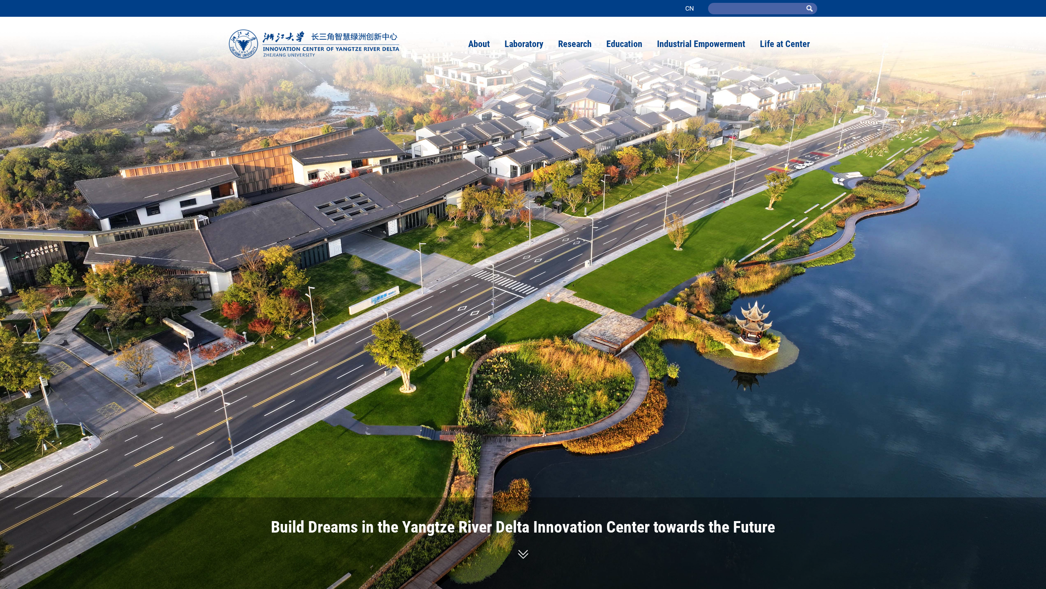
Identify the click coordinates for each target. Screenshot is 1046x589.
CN (689, 8)
